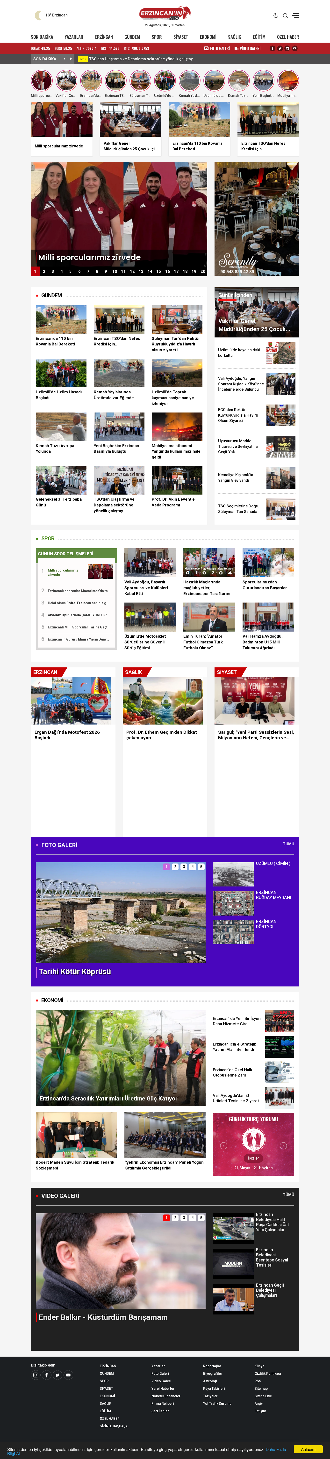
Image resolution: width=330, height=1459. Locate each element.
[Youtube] (295, 48)
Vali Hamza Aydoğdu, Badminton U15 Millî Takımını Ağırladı (262, 642)
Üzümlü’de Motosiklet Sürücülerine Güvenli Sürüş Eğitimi (145, 642)
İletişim (260, 1411)
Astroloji (210, 1381)
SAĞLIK (234, 36)
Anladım (308, 1449)
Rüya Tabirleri (214, 1388)
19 (194, 271)
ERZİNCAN (104, 36)
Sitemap (261, 1388)
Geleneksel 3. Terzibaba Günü (59, 502)
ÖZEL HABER (288, 36)
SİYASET (180, 36)
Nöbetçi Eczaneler (165, 1396)
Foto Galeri (160, 1373)
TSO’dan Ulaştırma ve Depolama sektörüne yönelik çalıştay (190, 59)
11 (123, 271)
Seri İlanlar (160, 1411)
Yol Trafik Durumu (217, 1404)
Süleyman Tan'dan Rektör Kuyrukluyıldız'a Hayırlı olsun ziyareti (176, 344)
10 (114, 271)
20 (203, 271)
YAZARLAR (74, 36)
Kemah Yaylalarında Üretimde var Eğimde (114, 395)
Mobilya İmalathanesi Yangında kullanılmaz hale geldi (176, 451)
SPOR (157, 36)
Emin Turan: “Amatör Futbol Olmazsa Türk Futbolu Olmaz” (203, 642)
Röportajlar (212, 1366)
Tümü (288, 844)
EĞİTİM (259, 36)
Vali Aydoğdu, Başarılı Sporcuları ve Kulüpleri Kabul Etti (146, 588)
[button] (42, 917)
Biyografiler (212, 1373)
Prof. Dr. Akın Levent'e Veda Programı (173, 502)
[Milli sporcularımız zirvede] (119, 214)
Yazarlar (158, 1366)
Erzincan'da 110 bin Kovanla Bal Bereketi (55, 341)
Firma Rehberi (162, 1404)
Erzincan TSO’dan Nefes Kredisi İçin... (117, 341)
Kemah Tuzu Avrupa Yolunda (55, 448)
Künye (259, 1366)
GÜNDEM (132, 36)
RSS (258, 1381)
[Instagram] (287, 48)
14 (150, 271)
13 (141, 271)
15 (158, 271)
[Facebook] (272, 48)
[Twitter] (280, 48)
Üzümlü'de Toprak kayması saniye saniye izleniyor (173, 398)
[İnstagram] (36, 1375)
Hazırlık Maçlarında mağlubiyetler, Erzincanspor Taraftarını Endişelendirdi (206, 588)
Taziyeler (210, 1396)
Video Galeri (161, 1381)
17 (176, 271)
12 (132, 271)
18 (185, 271)
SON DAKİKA (42, 36)
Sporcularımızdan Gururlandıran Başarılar (265, 585)
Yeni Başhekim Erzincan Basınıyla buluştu (116, 448)
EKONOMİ (208, 36)
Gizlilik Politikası (268, 1373)
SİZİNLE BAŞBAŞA (114, 1426)
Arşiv (259, 1404)
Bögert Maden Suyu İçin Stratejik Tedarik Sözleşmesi (75, 1165)
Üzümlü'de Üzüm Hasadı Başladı (59, 395)
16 (167, 271)
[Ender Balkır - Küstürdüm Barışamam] (121, 1261)
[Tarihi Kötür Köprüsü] (121, 912)
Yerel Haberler (162, 1388)
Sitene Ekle (263, 1396)
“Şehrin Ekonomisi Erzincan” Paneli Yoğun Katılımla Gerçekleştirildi (164, 1165)
